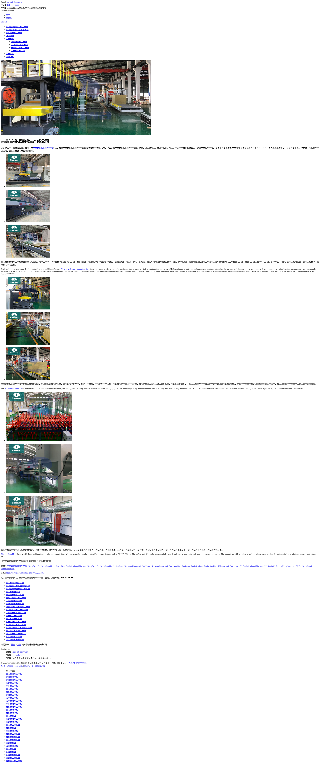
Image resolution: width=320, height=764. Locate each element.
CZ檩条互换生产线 (19, 45)
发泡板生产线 (12, 698)
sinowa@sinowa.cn (14, 2)
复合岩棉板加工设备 (15, 595)
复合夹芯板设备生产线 (16, 631)
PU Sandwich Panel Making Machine (279, 566)
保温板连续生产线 (14, 680)
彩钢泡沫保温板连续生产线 (18, 607)
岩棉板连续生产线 (14, 707)
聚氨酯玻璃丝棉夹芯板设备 (18, 589)
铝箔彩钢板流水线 (14, 637)
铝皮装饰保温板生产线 (16, 622)
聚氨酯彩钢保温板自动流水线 (19, 628)
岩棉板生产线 (12, 692)
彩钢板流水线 (12, 722)
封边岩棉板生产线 (14, 33)
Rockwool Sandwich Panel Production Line (199, 566)
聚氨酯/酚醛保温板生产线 (17, 30)
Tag (16, 666)
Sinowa (4, 22)
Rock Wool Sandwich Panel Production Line (105, 566)
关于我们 (10, 54)
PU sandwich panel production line (74, 269)
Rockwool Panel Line (13, 388)
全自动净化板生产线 (20, 48)
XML (3, 666)
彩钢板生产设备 (13, 758)
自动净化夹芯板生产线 (16, 598)
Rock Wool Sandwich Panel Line (41, 566)
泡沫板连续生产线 (14, 704)
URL (21, 666)
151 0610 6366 (13, 5)
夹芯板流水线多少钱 (15, 583)
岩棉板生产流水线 (14, 616)
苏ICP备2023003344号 (78, 663)
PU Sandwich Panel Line (228, 566)
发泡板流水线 (12, 746)
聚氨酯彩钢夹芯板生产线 (17, 27)
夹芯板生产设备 (13, 725)
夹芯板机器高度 (13, 592)
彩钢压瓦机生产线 (19, 42)
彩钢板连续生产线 (14, 719)
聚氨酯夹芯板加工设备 (16, 625)
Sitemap (10, 666)
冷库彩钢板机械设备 (15, 640)
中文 (8, 15)
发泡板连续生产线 (14, 701)
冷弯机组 (10, 39)
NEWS (27, 666)
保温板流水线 (12, 677)
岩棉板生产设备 (13, 734)
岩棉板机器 (11, 728)
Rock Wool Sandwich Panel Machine (71, 566)
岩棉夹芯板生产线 (14, 761)
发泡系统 (10, 36)
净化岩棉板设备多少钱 (16, 613)
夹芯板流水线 (12, 710)
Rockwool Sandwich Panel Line (137, 566)
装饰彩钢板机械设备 (15, 604)
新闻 (19, 645)
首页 (13, 645)
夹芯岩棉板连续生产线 (43, 148)
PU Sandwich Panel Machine (251, 566)
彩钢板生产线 (12, 683)
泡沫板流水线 (12, 731)
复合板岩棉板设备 (14, 619)
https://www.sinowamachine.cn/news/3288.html (25, 573)
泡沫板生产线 (12, 686)
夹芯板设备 (11, 749)
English (9, 17)
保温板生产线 (12, 695)
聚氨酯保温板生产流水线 (17, 610)
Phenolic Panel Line (9, 554)
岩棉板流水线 (12, 713)
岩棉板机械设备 (13, 737)
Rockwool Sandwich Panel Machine (166, 566)
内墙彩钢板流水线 (14, 601)
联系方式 (10, 57)
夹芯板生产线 (12, 689)
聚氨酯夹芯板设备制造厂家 (18, 586)
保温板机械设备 (13, 755)
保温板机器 (11, 752)
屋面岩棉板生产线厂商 (16, 634)
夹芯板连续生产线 (14, 674)
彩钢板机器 (11, 743)
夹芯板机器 (11, 716)
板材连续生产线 (38, 666)
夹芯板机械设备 (13, 740)
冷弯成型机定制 (18, 51)
